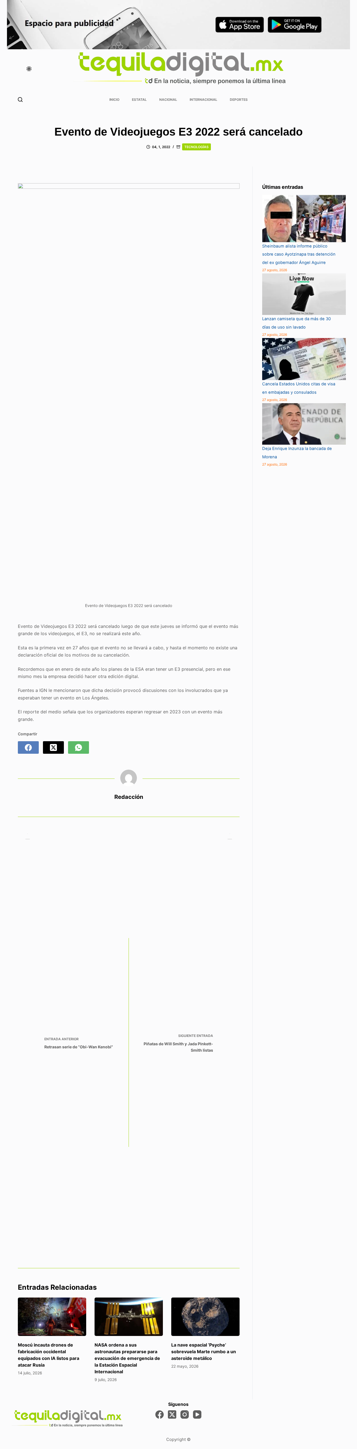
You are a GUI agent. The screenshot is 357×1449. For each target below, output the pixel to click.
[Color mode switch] (29, 69)
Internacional (203, 99)
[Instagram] (184, 1414)
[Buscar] (20, 99)
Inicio (114, 99)
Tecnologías (196, 147)
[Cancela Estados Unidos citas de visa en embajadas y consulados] (304, 359)
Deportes (239, 99)
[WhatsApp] (78, 747)
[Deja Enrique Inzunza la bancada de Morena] (304, 424)
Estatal (139, 99)
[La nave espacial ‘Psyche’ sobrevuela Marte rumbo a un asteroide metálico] (205, 1317)
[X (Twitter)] (53, 747)
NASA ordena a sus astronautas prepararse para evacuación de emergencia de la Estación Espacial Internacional (127, 1358)
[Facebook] (28, 747)
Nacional (168, 99)
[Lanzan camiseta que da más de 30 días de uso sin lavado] (304, 294)
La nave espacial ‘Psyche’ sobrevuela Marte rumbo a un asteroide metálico (203, 1351)
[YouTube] (197, 1414)
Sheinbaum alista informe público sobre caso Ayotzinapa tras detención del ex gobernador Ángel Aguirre (299, 254)
